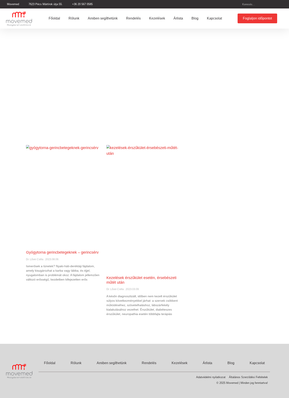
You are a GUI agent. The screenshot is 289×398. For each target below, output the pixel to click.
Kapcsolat (214, 18)
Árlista (178, 18)
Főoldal (54, 18)
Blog (194, 18)
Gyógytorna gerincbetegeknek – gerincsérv (62, 252)
